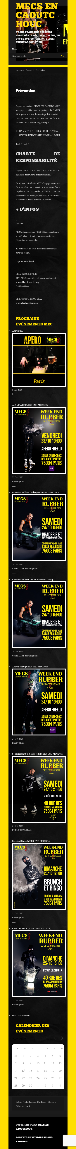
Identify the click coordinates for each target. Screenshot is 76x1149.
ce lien (26, 252)
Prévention (25, 90)
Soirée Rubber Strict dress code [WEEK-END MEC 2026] (37, 753)
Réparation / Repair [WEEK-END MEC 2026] (32, 579)
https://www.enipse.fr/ (25, 261)
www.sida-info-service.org (27, 281)
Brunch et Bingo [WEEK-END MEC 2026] (31, 840)
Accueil (29, 69)
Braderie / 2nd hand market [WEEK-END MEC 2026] (36, 492)
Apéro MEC (17, 330)
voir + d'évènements (21, 1015)
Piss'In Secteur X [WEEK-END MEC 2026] (31, 928)
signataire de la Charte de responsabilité (33, 174)
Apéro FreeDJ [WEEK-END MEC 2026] (30, 404)
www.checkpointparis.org (27, 302)
